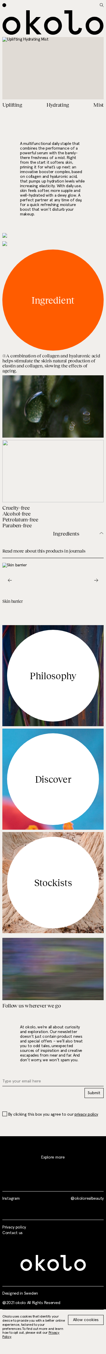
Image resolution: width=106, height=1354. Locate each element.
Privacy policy (14, 1227)
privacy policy (86, 1114)
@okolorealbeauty (87, 1198)
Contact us (12, 1233)
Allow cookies (86, 1320)
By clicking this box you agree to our (53, 1114)
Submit (94, 1093)
